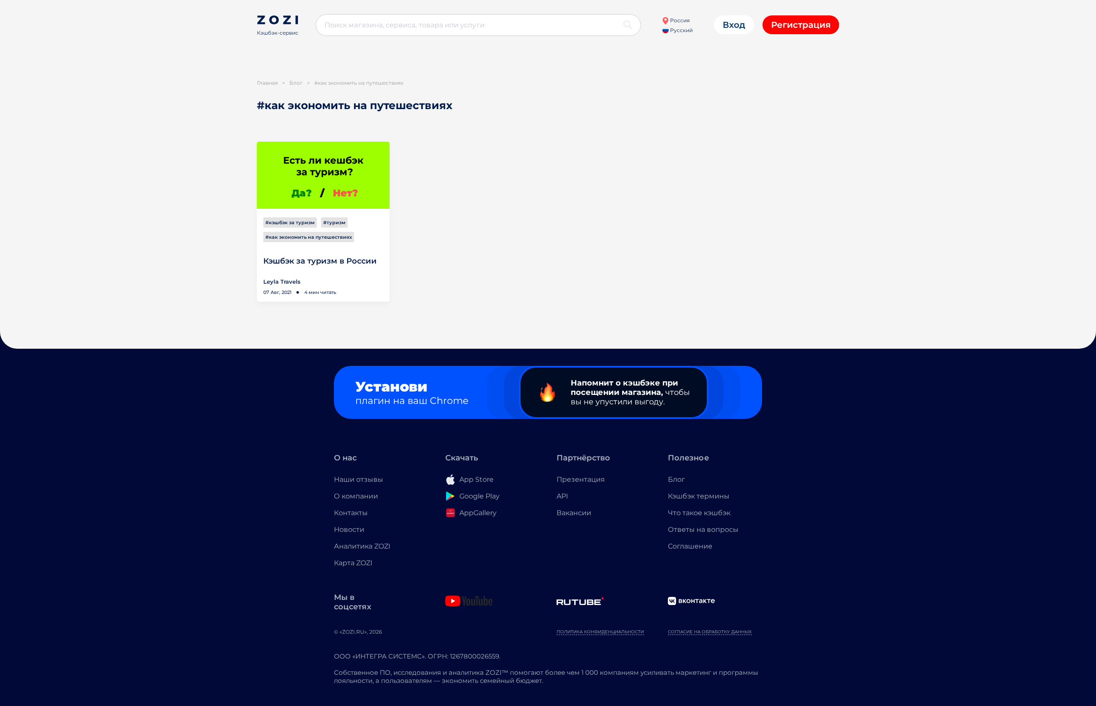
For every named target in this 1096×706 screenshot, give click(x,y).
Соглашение (690, 546)
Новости (349, 529)
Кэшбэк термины (699, 496)
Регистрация (801, 25)
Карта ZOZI (353, 563)
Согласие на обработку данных (710, 632)
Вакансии (574, 513)
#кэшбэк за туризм (290, 222)
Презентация (581, 479)
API (562, 496)
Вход (734, 25)
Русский (681, 30)
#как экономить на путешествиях (308, 237)
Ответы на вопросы (703, 529)
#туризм (334, 222)
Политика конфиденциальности (600, 632)
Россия (679, 20)
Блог (676, 479)
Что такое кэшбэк (699, 513)
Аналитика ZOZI (362, 546)
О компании (356, 496)
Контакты (351, 513)
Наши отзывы (358, 479)
